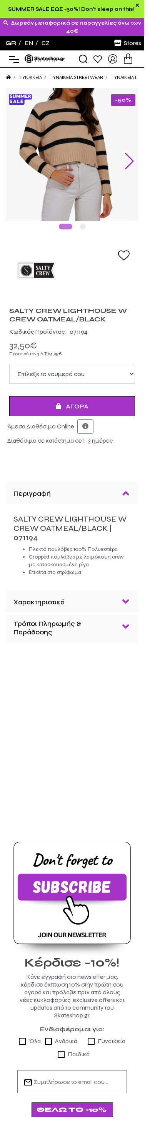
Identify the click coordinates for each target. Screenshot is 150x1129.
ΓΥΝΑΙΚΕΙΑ (31, 77)
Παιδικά (79, 1054)
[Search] (83, 59)
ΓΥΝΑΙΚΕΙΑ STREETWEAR (76, 77)
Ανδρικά (66, 1041)
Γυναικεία (111, 1041)
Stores (132, 43)
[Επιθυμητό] (123, 254)
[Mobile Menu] (12, 59)
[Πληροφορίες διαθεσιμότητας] (85, 426)
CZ (46, 43)
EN (29, 43)
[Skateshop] (45, 58)
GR (10, 43)
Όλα (35, 1041)
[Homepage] (8, 77)
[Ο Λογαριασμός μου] (112, 58)
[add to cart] (128, 58)
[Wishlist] (97, 58)
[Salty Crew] (72, 271)
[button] (65, 226)
